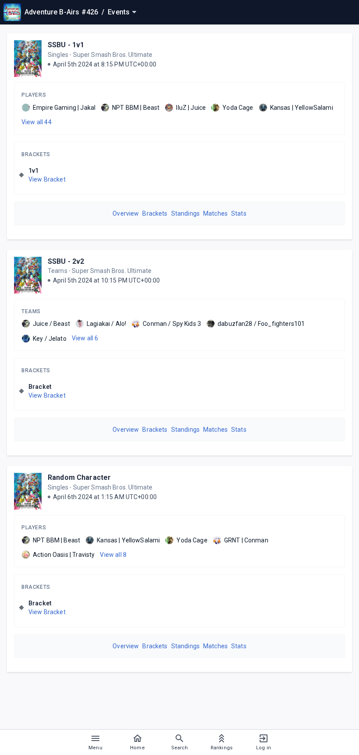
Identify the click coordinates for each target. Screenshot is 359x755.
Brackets (35, 154)
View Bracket (47, 179)
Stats (238, 213)
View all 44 (36, 122)
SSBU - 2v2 (66, 261)
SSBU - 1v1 (66, 45)
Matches (215, 213)
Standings (185, 213)
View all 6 (85, 338)
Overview (126, 213)
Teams (31, 311)
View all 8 (113, 554)
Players (33, 95)
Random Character (79, 477)
